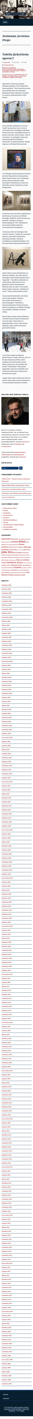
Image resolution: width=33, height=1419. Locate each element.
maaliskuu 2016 (7, 1054)
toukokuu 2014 (6, 1143)
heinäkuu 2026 (6, 585)
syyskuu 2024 (6, 669)
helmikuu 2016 (6, 1059)
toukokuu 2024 (6, 681)
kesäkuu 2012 (6, 1235)
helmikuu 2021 (6, 818)
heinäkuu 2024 (6, 677)
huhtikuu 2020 (6, 858)
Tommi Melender (24, 570)
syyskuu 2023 (6, 701)
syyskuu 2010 (6, 1319)
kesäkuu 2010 (6, 1331)
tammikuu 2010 (7, 1351)
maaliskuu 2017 (7, 1006)
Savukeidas (24, 567)
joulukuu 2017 (6, 970)
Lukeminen (7, 513)
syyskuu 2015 (6, 1079)
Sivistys (12, 72)
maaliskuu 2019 (7, 910)
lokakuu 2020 (6, 834)
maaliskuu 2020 (7, 862)
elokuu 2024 (6, 673)
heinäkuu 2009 (6, 1376)
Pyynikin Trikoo (6, 565)
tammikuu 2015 (7, 1111)
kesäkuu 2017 (6, 994)
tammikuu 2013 (7, 1207)
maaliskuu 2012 (7, 1247)
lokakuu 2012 (6, 1219)
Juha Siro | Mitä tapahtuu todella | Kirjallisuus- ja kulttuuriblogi (16, 1408)
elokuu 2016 (6, 1034)
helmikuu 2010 (6, 1348)
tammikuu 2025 (7, 653)
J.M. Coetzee (20, 549)
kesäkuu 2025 (6, 633)
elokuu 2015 (6, 1083)
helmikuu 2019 (6, 914)
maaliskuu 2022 (7, 766)
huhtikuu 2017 (6, 1002)
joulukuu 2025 (6, 613)
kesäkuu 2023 (6, 713)
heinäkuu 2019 (6, 894)
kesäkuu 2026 (6, 589)
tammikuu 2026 (7, 609)
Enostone (12, 547)
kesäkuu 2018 (6, 946)
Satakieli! (17, 567)
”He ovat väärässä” (8, 497)
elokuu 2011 (6, 1275)
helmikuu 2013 (6, 1203)
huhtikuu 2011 (6, 1291)
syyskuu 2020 (6, 838)
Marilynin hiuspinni (13, 557)
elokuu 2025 (6, 625)
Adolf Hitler (15, 539)
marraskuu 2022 (7, 737)
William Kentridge (16, 77)
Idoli (14, 550)
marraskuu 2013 (7, 1167)
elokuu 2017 (6, 986)
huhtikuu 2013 (6, 1195)
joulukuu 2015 (6, 1067)
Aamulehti (6, 539)
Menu (5, 22)
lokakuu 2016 (6, 1026)
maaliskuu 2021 (7, 814)
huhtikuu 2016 (6, 1051)
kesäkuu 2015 (6, 1091)
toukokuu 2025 (6, 637)
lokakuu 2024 (6, 665)
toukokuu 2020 (6, 854)
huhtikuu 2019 (6, 906)
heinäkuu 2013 (6, 1183)
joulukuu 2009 (6, 1356)
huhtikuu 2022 (6, 762)
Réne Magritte (27, 565)
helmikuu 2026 (6, 605)
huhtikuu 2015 (6, 1099)
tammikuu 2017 (7, 1014)
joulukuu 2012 (6, 1211)
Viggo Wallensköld (15, 572)
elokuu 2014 (6, 1131)
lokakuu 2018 (6, 930)
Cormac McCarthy (13, 544)
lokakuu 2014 (6, 1123)
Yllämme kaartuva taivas (16, 575)
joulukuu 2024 (6, 657)
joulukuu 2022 (6, 733)
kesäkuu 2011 (6, 1283)
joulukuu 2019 (6, 874)
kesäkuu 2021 (6, 802)
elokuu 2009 (6, 1372)
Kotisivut (6, 1398)
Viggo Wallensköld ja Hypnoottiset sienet (15, 485)
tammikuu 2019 (7, 918)
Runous (5, 510)
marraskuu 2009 (7, 1360)
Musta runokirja (22, 560)
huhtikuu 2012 (6, 1243)
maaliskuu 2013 (7, 1199)
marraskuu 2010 (7, 1311)
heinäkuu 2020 (6, 846)
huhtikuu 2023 (6, 721)
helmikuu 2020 (6, 866)
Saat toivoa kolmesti (7, 567)
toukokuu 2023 (6, 717)
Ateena (15, 541)
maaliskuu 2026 (7, 601)
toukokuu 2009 (6, 1384)
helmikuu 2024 (6, 689)
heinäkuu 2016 (6, 1038)
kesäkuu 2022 (6, 754)
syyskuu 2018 (6, 934)
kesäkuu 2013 (6, 1187)
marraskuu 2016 (7, 1022)
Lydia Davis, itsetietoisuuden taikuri (14, 489)
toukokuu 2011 (6, 1287)
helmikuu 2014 (6, 1155)
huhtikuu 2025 (6, 641)
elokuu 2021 (6, 794)
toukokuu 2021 (6, 806)
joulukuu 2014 (6, 1115)
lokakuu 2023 (6, 697)
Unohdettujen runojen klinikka (13, 525)
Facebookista (18, 444)
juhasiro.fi (25, 442)
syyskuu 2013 (6, 1175)
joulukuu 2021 (6, 778)
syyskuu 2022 (6, 745)
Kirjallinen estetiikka (10, 529)
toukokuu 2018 (6, 950)
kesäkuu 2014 (6, 1139)
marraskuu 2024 (7, 661)
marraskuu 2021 (7, 782)
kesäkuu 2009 (6, 1380)
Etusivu (5, 1394)
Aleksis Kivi (8, 542)
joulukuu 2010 (6, 1307)
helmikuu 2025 (6, 649)
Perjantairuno (8, 515)
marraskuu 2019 (7, 878)
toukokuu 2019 (6, 902)
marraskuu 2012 (7, 1215)
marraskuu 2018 (7, 926)
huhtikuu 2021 (6, 810)
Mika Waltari (5, 560)
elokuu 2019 (6, 890)
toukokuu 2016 (6, 1046)
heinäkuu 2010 (6, 1327)
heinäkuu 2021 (6, 798)
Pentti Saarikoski (27, 562)
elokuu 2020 (6, 842)
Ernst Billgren (19, 547)
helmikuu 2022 (6, 770)
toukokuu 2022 (6, 757)
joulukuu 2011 (6, 1259)
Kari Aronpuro (18, 552)
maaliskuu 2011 (7, 1295)
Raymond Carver (16, 565)
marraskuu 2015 (7, 1071)
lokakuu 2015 (6, 1075)
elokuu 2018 (6, 938)
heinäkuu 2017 (6, 990)
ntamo (3, 563)
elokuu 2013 (6, 1179)
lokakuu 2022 (6, 741)
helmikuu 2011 (6, 1299)
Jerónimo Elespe (13, 76)
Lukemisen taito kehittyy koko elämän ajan (16, 493)
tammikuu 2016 (7, 1063)
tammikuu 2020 (7, 870)
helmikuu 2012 (6, 1251)
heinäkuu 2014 (6, 1135)
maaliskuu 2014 (7, 1151)
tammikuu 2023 (7, 729)
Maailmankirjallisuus (10, 520)
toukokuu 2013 (6, 1191)
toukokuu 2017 (6, 998)
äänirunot (22, 457)
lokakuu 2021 (6, 786)
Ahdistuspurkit (19, 455)
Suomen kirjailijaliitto (12, 570)
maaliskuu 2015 (7, 1103)
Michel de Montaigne (25, 557)
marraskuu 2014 (7, 1119)
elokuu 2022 (6, 749)
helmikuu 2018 (6, 962)
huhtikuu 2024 (6, 685)
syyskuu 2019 (6, 886)
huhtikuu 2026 (6, 597)
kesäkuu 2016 (6, 1042)
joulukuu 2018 (6, 922)
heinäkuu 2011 (6, 1279)
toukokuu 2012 (6, 1239)
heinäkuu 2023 (6, 709)
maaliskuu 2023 (7, 725)
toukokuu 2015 (6, 1095)
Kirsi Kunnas (21, 555)
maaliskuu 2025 (7, 645)
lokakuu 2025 (6, 621)
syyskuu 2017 (6, 982)
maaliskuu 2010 (7, 1343)
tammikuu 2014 (7, 1159)
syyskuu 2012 (6, 1223)
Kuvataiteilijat (15, 70)
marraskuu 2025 (7, 617)
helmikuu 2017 (6, 1010)
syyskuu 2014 (6, 1127)
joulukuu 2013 (6, 1163)
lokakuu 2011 (6, 1267)
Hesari (11, 549)
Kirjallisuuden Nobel (12, 555)
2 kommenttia (9, 65)
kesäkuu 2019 (6, 898)
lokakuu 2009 (6, 1364)
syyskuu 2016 (6, 1030)
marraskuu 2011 (7, 1263)
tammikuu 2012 (7, 1255)
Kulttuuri (6, 518)
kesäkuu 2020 (6, 850)
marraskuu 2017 (7, 974)
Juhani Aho (26, 549)
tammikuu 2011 (7, 1303)
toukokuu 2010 (6, 1335)
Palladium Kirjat (15, 562)
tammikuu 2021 (7, 822)
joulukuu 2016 (6, 1018)
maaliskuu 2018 (7, 958)
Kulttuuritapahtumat (9, 69)
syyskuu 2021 (6, 790)
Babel (22, 541)
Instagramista (6, 446)
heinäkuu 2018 (6, 942)
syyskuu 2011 (6, 1271)
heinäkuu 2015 (6, 1087)
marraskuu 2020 (7, 830)
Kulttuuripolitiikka (10, 68)
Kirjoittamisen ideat (10, 508)
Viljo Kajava (23, 572)
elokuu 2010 (6, 1323)
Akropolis (21, 539)
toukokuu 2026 (6, 593)
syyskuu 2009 (6, 1368)
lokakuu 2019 (6, 882)
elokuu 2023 (6, 705)
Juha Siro (7, 62)
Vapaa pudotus (5, 572)
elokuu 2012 (6, 1227)
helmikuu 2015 (6, 1107)
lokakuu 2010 (6, 1315)
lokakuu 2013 (6, 1171)
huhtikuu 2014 (6, 1147)
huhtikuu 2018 (6, 954)
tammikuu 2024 (7, 693)
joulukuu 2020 (6, 826)
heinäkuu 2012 (6, 1231)
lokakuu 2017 (6, 978)
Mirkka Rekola (12, 560)
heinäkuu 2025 (6, 629)
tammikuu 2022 (7, 774)
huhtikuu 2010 (6, 1339)
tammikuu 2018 (7, 966)
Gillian (22, 1411)
